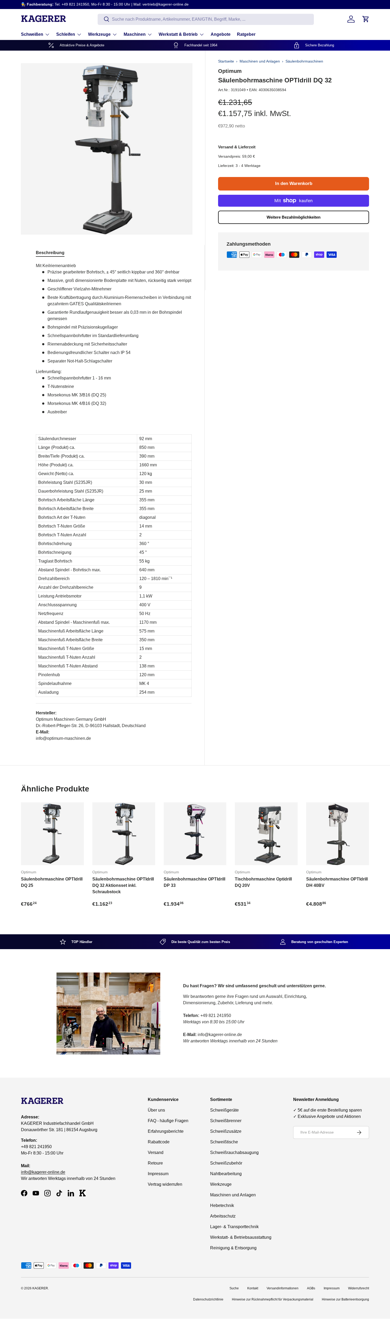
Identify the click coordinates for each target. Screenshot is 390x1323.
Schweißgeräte (224, 1110)
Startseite (226, 61)
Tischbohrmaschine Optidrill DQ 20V (263, 882)
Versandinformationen (282, 1288)
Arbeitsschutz (223, 1216)
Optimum (230, 71)
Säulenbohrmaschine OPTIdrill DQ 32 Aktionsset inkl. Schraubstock (123, 885)
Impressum (158, 1173)
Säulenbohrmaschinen (304, 61)
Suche (234, 1288)
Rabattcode (159, 1142)
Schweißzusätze (225, 1131)
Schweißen (32, 34)
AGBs (311, 1288)
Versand (155, 1152)
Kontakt (252, 1288)
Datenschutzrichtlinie (208, 1299)
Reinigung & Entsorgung (233, 1248)
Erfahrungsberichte (166, 1131)
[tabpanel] (114, 502)
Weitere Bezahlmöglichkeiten (293, 217)
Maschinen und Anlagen (260, 61)
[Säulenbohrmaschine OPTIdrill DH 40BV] (337, 833)
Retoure (155, 1163)
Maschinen (135, 34)
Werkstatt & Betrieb (178, 34)
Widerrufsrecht (358, 1288)
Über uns (156, 1110)
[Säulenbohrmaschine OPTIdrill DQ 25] (52, 833)
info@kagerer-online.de (43, 1172)
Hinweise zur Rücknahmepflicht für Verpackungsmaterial (272, 1299)
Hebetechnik (222, 1205)
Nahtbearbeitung (226, 1173)
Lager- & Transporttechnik (234, 1226)
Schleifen (65, 34)
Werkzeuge (99, 34)
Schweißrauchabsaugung (234, 1152)
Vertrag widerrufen (165, 1184)
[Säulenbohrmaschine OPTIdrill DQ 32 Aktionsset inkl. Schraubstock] (123, 833)
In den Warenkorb (293, 183)
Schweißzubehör (226, 1163)
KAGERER (40, 1288)
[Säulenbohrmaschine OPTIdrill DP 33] (195, 833)
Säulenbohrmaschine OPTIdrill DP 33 (194, 882)
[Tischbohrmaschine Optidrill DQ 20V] (266, 833)
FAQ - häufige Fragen (168, 1120)
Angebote (221, 34)
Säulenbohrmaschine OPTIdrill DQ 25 (52, 882)
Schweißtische (224, 1142)
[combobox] (206, 19)
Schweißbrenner (225, 1120)
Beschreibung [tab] (50, 252)
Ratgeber (246, 34)
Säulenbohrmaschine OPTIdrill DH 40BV (337, 882)
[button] (366, 19)
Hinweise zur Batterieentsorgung (345, 1299)
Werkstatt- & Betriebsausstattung (240, 1237)
